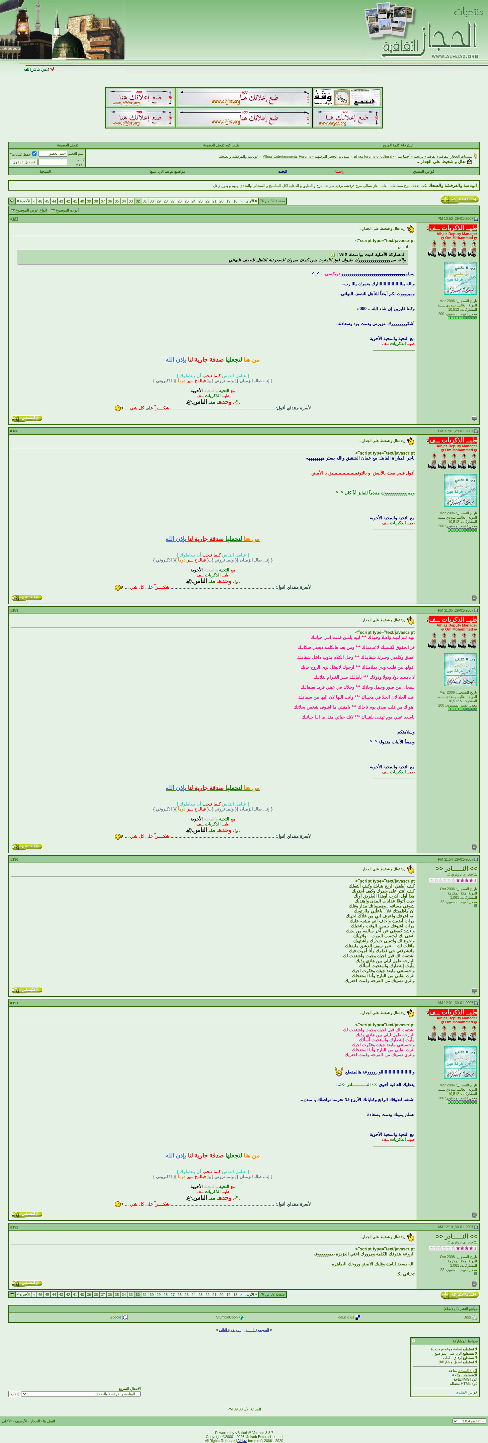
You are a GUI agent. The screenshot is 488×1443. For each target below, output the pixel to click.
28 (166, 201)
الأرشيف (21, 1421)
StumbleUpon (227, 1317)
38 (96, 201)
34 (124, 201)
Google (115, 1317)
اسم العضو (76, 153)
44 (54, 201)
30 (152, 201)
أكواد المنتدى (467, 1371)
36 (110, 201)
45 (47, 201)
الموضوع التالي (230, 1330)
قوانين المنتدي (423, 171)
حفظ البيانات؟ (20, 154)
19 (228, 201)
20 (221, 201)
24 (194, 201)
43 (61, 201)
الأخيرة (23, 201)
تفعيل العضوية (67, 145)
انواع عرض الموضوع (31, 210)
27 (173, 201)
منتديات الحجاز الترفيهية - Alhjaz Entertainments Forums (306, 156)
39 (89, 201)
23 (201, 201)
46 (40, 201)
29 (159, 201)
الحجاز (35, 1421)
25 (187, 201)
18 (235, 201)
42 (68, 201)
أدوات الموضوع (67, 210)
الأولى (251, 201)
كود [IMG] (469, 1379)
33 (131, 201)
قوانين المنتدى (466, 1392)
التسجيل (45, 171)
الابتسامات (469, 1375)
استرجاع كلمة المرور (397, 145)
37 (103, 201)
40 (82, 201)
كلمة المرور (79, 162)
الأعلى (7, 1421)
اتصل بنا (49, 1421)
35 (117, 201)
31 (145, 201)
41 (75, 201)
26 (180, 201)
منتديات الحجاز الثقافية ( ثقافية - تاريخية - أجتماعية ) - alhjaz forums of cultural (413, 156)
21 (214, 201)
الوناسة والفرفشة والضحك (239, 156)
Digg (467, 1317)
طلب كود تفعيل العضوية (221, 145)
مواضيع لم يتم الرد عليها (167, 171)
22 (207, 201)
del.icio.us (346, 1317)
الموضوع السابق (256, 1330)
